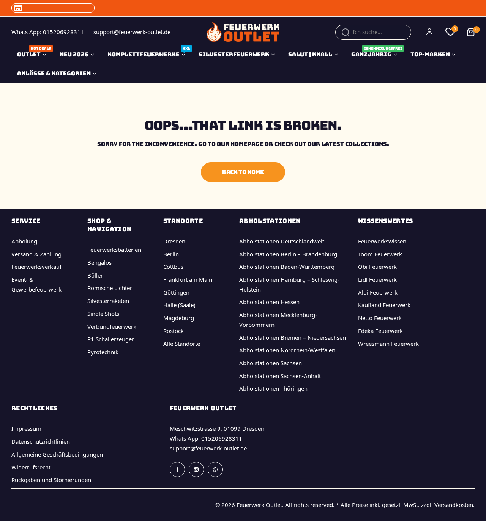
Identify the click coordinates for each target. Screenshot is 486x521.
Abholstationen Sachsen (270, 363)
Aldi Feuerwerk (378, 292)
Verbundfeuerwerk (111, 326)
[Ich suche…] (345, 32)
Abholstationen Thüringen (273, 388)
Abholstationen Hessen (269, 302)
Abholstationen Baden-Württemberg (287, 266)
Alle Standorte (181, 343)
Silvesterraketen (108, 300)
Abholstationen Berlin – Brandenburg (288, 254)
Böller (95, 275)
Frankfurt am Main (187, 279)
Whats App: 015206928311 (206, 438)
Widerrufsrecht (30, 467)
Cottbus (173, 266)
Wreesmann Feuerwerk (388, 343)
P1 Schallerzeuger (110, 339)
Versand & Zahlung (36, 254)
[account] (430, 32)
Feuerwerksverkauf (36, 266)
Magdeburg (178, 318)
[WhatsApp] (215, 469)
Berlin (171, 254)
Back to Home (243, 172)
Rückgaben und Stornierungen (51, 479)
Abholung (24, 241)
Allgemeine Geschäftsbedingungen (57, 454)
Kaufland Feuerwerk (384, 305)
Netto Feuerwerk (380, 318)
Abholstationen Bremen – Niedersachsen (292, 337)
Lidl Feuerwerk (377, 279)
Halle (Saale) (179, 305)
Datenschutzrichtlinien (40, 441)
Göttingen (176, 292)
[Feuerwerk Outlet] (243, 32)
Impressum (26, 428)
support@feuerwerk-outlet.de (208, 448)
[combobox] (373, 32)
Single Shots (103, 313)
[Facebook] (177, 469)
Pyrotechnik (102, 352)
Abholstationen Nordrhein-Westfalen (287, 350)
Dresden (174, 241)
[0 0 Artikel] (471, 32)
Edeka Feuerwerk (380, 330)
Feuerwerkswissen (382, 241)
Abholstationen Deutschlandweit (281, 241)
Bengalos (99, 262)
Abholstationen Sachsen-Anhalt (280, 376)
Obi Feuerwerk (377, 266)
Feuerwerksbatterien (114, 249)
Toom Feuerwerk (380, 254)
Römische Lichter (109, 288)
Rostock (173, 330)
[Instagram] (196, 469)
